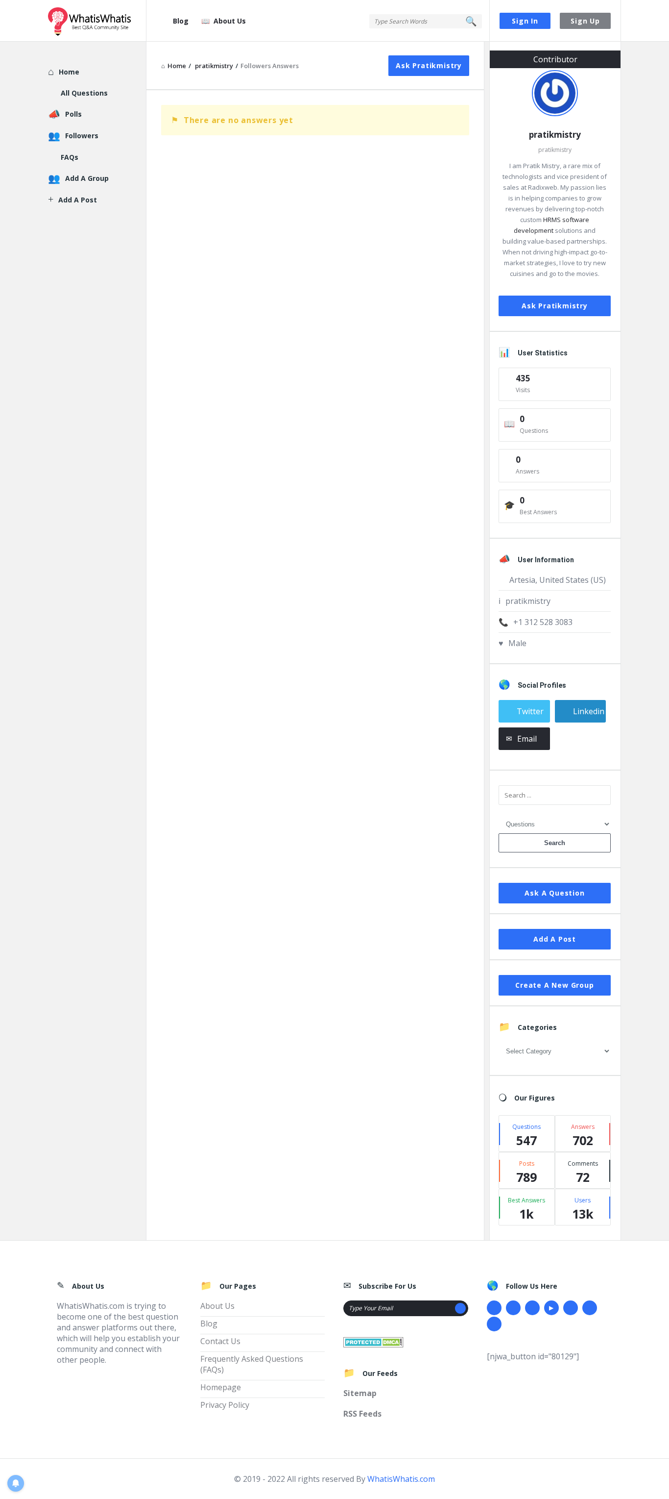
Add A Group (87, 178)
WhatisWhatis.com (401, 1479)
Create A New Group (554, 985)
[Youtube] (551, 1307)
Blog (181, 20)
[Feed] (494, 1324)
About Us (230, 20)
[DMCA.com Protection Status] (373, 1341)
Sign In (525, 20)
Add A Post (554, 939)
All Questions (84, 93)
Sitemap (360, 1393)
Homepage (220, 1387)
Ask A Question (554, 893)
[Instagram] (570, 1307)
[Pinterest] (589, 1307)
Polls (73, 114)
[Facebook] (494, 1307)
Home (69, 71)
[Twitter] (513, 1307)
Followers (81, 135)
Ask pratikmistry (429, 65)
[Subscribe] (460, 1308)
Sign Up (585, 20)
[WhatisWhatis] (97, 21)
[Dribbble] (532, 1307)
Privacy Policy (224, 1404)
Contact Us (220, 1341)
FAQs (69, 157)
